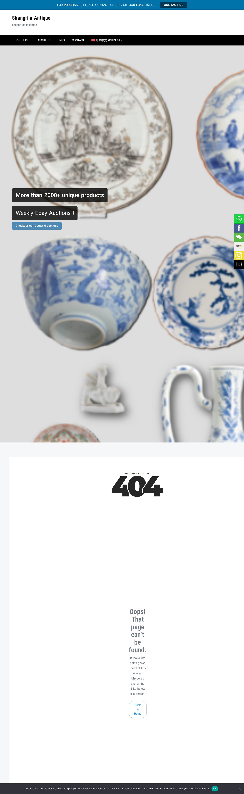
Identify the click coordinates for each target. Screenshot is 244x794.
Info (61, 40)
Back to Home (137, 709)
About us (44, 40)
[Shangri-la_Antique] (238, 237)
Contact (78, 40)
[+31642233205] (238, 219)
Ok (214, 788)
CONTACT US (173, 5)
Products (23, 40)
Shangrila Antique (31, 18)
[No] (239, 788)
